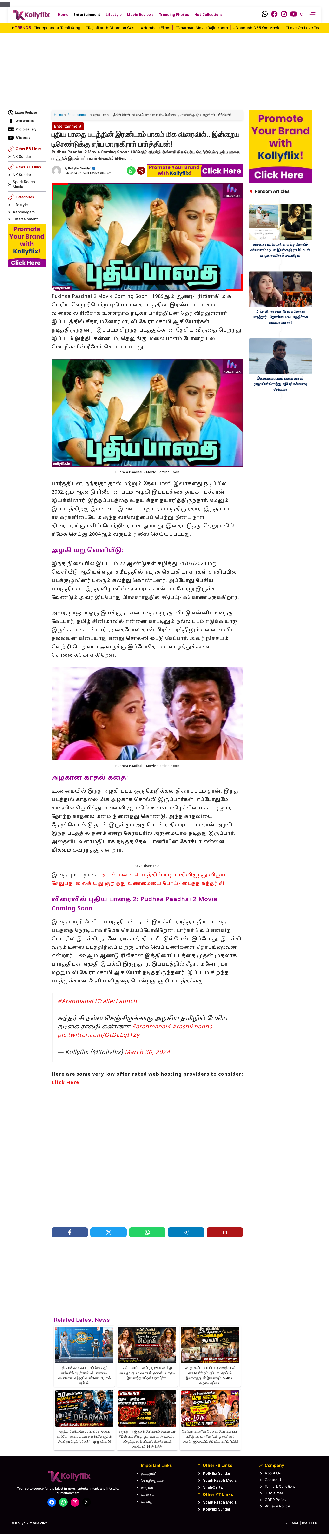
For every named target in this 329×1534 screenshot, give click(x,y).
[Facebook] (274, 15)
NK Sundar (22, 156)
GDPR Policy (276, 1499)
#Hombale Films (156, 27)
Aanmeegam (24, 212)
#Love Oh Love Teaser (306, 27)
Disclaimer (274, 1493)
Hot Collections (208, 15)
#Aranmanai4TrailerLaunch (97, 1001)
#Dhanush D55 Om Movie (257, 27)
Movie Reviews (140, 15)
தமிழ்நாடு (148, 1473)
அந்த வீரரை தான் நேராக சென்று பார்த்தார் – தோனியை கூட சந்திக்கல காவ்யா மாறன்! (280, 317)
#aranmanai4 (151, 1027)
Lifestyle (114, 15)
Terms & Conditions (280, 1486)
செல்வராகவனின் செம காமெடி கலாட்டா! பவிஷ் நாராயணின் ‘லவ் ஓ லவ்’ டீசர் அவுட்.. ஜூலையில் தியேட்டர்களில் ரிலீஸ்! (210, 1436)
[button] (301, 15)
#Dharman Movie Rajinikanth (202, 27)
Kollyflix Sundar (79, 168)
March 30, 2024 (147, 1052)
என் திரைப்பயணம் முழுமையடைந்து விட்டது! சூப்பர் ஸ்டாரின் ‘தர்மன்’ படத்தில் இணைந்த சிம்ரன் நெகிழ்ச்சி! (147, 1373)
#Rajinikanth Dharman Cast (111, 27)
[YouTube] (293, 15)
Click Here (65, 1083)
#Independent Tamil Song (57, 27)
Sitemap (292, 1523)
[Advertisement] (164, 66)
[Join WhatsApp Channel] (265, 15)
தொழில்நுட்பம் (152, 1480)
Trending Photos (174, 15)
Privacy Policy (277, 1506)
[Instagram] (284, 15)
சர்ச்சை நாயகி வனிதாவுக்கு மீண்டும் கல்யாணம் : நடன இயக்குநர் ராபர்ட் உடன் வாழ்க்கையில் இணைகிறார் (280, 250)
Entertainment (87, 15)
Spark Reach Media (24, 184)
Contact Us (274, 1479)
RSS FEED (309, 1523)
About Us (273, 1473)
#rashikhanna (192, 1027)
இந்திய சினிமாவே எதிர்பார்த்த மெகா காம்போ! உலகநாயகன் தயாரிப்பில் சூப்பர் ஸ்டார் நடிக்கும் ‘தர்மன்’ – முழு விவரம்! (84, 1436)
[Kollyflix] (31, 15)
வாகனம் (147, 1494)
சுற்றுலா (147, 1487)
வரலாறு (147, 1501)
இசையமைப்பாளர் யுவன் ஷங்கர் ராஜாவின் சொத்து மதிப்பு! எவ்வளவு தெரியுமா (280, 384)
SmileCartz (213, 1487)
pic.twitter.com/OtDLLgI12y (98, 1035)
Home (63, 15)
